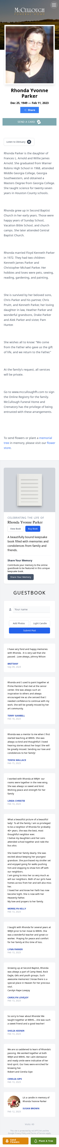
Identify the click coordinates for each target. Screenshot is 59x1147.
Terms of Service (38, 1133)
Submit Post (29, 630)
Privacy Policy (21, 1133)
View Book (15, 528)
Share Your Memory (20, 577)
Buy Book (33, 528)
